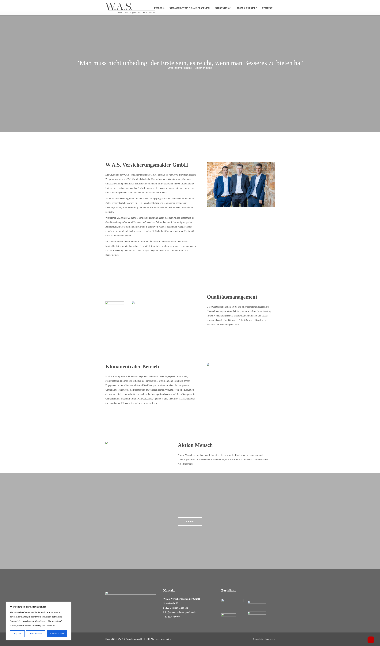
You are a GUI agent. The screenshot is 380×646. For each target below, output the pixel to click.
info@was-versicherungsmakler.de (179, 612)
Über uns (159, 8)
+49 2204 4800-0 (171, 616)
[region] (38, 621)
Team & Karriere (247, 8)
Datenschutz (257, 639)
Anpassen (17, 633)
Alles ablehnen (36, 633)
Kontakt (267, 8)
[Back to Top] (371, 639)
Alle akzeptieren (57, 633)
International (223, 8)
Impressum (270, 639)
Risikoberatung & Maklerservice (190, 8)
